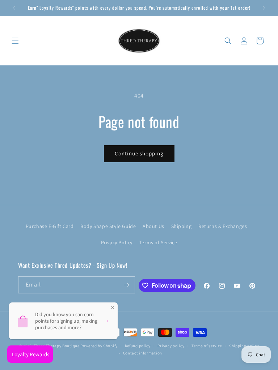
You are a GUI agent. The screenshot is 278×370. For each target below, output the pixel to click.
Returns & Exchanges (222, 226)
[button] (15, 41)
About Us (153, 226)
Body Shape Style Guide (108, 226)
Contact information (142, 353)
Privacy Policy (116, 242)
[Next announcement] (264, 8)
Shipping (181, 226)
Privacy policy (170, 345)
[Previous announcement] (14, 8)
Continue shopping (139, 153)
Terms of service (206, 345)
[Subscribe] (127, 284)
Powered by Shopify (99, 345)
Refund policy (138, 345)
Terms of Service (158, 242)
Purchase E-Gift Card (50, 226)
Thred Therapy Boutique (56, 345)
